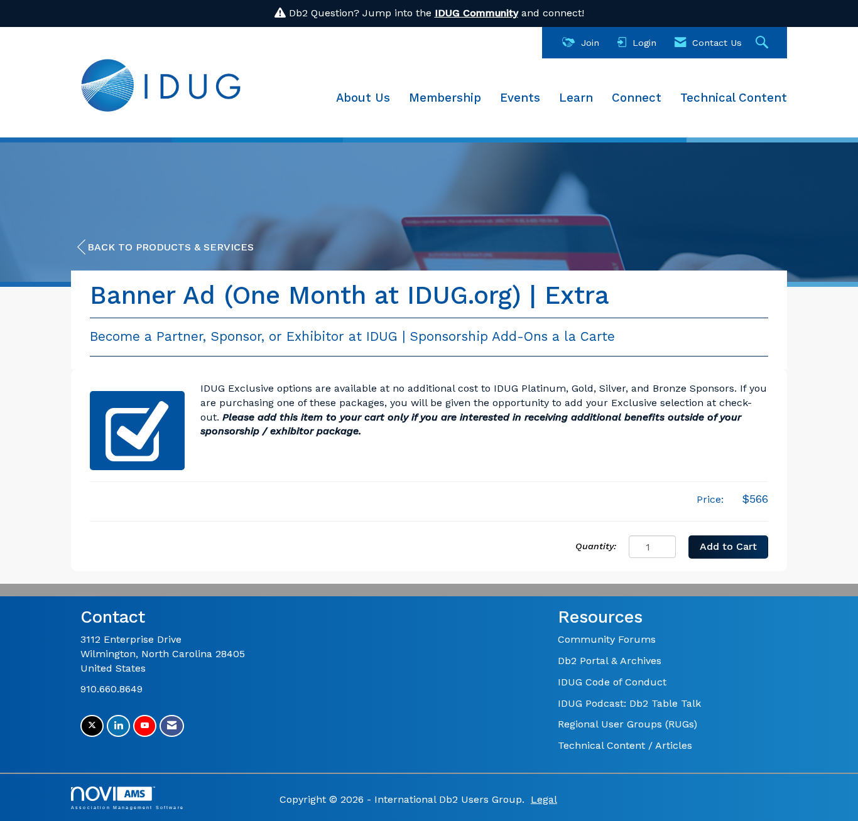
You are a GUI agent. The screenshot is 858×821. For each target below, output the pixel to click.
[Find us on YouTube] (144, 726)
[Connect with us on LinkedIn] (118, 726)
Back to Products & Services (170, 247)
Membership (445, 98)
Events (520, 98)
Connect (636, 98)
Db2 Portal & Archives (609, 661)
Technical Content (733, 98)
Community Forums (607, 639)
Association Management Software (127, 807)
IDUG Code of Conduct (612, 682)
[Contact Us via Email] (172, 726)
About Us (363, 98)
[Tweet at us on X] (92, 726)
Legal (544, 799)
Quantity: (595, 546)
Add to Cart (728, 546)
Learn (576, 98)
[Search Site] (763, 43)
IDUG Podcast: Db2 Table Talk (629, 703)
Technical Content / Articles (625, 745)
